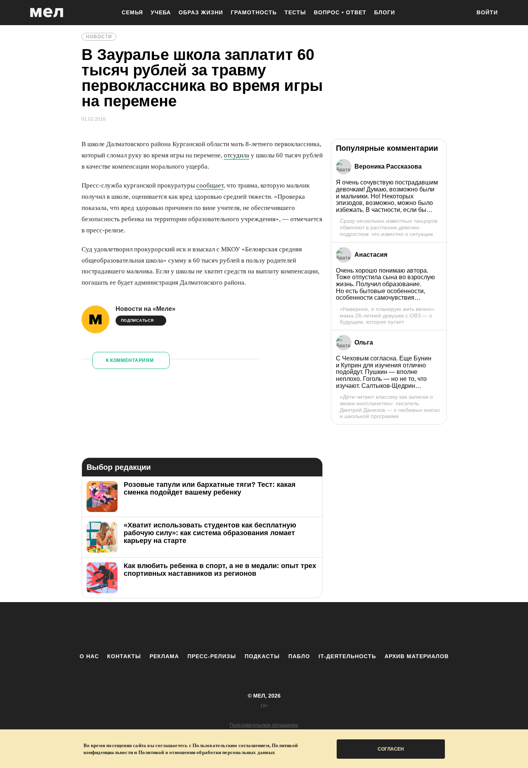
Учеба (161, 12)
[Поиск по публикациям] (461, 13)
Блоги (384, 12)
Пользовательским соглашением (230, 745)
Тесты (295, 12)
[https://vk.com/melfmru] (242, 627)
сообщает (209, 185)
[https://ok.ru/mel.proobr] (306, 627)
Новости (99, 36)
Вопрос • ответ (340, 12)
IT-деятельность (347, 656)
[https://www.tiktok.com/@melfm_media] (264, 627)
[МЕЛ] (46, 12)
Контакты (124, 656)
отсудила (236, 155)
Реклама (164, 656)
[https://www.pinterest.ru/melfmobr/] (285, 627)
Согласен (391, 749)
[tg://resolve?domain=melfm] (200, 627)
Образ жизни (201, 12)
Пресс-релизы (211, 656)
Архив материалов (417, 656)
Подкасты (262, 656)
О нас (89, 656)
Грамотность (254, 12)
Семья (132, 12)
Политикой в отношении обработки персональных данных (206, 752)
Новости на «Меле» (145, 308)
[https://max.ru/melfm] (327, 627)
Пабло (299, 656)
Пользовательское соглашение (264, 725)
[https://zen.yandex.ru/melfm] (221, 627)
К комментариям (130, 360)
